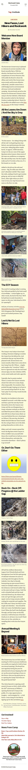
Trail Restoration (16, 705)
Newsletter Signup (6, 720)
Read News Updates (6, 723)
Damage (14, 703)
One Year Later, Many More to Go (11, 739)
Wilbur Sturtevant (7, 707)
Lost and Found (7, 705)
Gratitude (19, 703)
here (22, 700)
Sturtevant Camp (14, 3)
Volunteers (23, 705)
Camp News (14, 19)
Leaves (24, 703)
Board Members (7, 703)
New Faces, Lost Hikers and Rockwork (14, 25)
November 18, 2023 (15, 29)
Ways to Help (4, 718)
